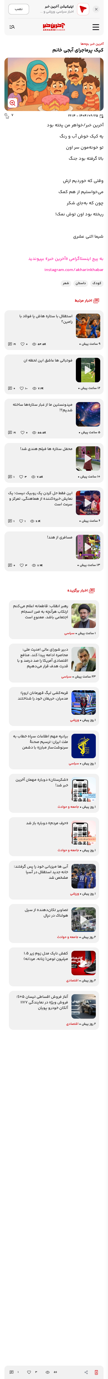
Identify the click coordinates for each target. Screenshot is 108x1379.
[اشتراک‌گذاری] (86, 1372)
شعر (66, 283)
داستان (81, 283)
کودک (96, 283)
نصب (19, 9)
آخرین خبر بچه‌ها (92, 44)
